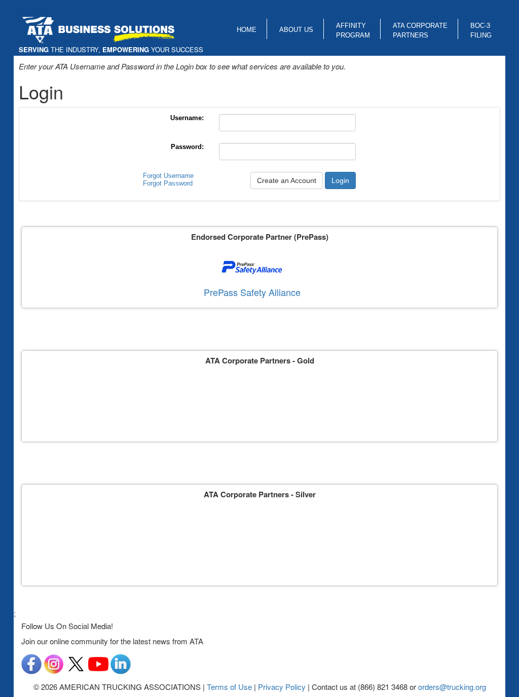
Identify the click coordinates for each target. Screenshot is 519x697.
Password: (187, 147)
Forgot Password (168, 183)
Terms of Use (229, 686)
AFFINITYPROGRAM (353, 30)
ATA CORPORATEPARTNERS (420, 30)
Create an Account (286, 180)
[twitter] (76, 662)
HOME (246, 29)
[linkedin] (120, 662)
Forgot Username (168, 175)
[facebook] (31, 662)
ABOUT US (296, 29)
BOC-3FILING (481, 30)
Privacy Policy (282, 686)
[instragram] (54, 662)
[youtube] (98, 662)
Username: (187, 118)
